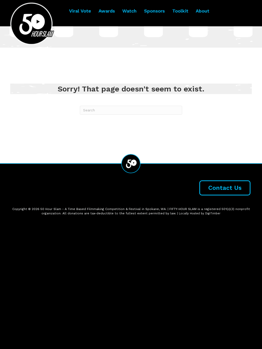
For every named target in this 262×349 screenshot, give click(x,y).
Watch (129, 11)
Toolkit (180, 11)
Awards (107, 11)
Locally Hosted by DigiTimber (200, 213)
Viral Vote (80, 11)
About (202, 11)
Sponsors (154, 11)
